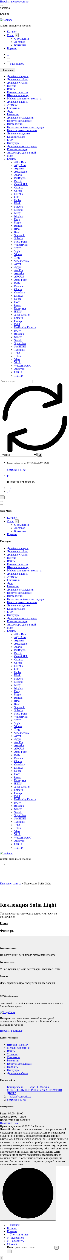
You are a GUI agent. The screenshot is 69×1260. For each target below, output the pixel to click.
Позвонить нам (9, 1123)
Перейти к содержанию (14, 1)
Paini (17, 324)
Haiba (17, 200)
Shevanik (19, 235)
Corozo (18, 190)
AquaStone (20, 171)
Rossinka (19, 333)
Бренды (11, 158)
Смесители (13, 108)
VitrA (17, 362)
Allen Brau (20, 162)
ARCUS (19, 276)
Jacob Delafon (22, 314)
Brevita (18, 181)
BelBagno (19, 177)
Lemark (18, 317)
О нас (10, 35)
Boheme (19, 286)
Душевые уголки (17, 82)
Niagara (18, 216)
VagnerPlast (20, 244)
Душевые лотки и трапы (22, 146)
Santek (18, 340)
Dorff (17, 301)
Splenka (18, 238)
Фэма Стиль (21, 260)
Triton (17, 356)
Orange (18, 321)
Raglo (17, 222)
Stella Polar (20, 241)
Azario (18, 174)
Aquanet (19, 168)
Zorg (17, 257)
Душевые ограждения (20, 117)
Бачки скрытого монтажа (22, 130)
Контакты (20, 44)
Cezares (18, 187)
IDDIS (18, 311)
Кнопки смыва (16, 136)
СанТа (18, 371)
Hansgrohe (20, 308)
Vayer (17, 247)
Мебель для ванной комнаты (24, 98)
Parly (17, 219)
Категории (8, 70)
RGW (17, 330)
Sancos (18, 336)
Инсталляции (15, 123)
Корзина (12, 48)
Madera (18, 206)
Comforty (19, 292)
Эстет (17, 263)
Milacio (18, 209)
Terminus (19, 349)
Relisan (18, 225)
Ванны (11, 88)
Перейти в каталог (11, 1030)
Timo (17, 352)
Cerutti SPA (21, 184)
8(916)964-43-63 (16, 469)
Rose (17, 232)
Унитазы (12, 104)
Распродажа (16, 63)
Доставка (19, 41)
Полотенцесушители (19, 120)
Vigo (17, 359)
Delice (17, 298)
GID (16, 197)
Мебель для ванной (18, 1047)
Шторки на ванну (17, 95)
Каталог (12, 31)
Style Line (20, 343)
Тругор (18, 375)
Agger (17, 266)
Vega (17, 251)
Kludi (17, 203)
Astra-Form (20, 279)
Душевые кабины (17, 101)
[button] (1, 1258)
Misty (17, 212)
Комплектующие (17, 149)
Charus (18, 289)
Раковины (13, 114)
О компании (21, 38)
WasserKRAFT (23, 365)
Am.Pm (18, 270)
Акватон (19, 368)
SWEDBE (20, 346)
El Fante (19, 193)
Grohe (17, 305)
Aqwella (19, 273)
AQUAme (20, 165)
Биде (10, 139)
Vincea (18, 254)
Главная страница (10, 883)
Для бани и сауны (17, 76)
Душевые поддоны (18, 133)
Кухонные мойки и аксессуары (25, 127)
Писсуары (13, 142)
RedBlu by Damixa (25, 327)
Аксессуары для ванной (21, 152)
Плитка (11, 85)
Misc (10, 155)
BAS (17, 282)
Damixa (18, 295)
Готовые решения (17, 92)
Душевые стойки (17, 79)
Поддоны (12, 1066)
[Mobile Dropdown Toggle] (17, 35)
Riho (17, 228)
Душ (10, 111)
